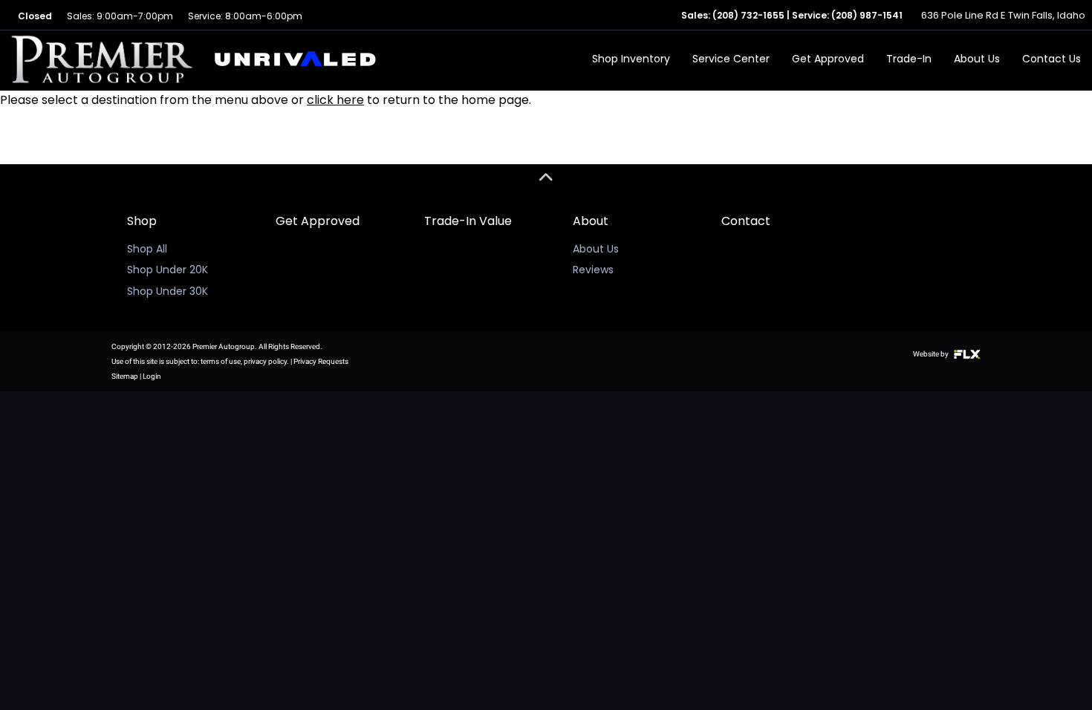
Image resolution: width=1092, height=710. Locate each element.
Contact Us (1051, 58)
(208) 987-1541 (867, 15)
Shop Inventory (631, 58)
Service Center (731, 58)
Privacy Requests (320, 361)
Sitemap (124, 376)
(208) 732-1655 (748, 15)
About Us (977, 58)
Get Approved (828, 58)
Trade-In (909, 58)
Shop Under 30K (167, 291)
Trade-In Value (468, 220)
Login (152, 376)
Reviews (593, 269)
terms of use (221, 361)
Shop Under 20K (167, 269)
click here (335, 99)
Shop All (147, 248)
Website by (931, 354)
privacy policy (265, 361)
